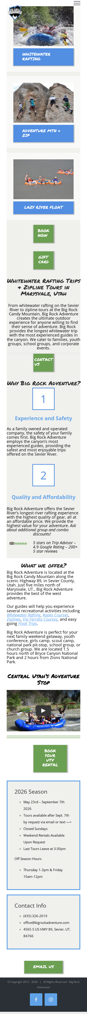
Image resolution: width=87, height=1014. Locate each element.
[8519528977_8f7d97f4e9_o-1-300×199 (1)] (43, 161)
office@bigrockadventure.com (46, 922)
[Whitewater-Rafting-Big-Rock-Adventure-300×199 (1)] (43, 8)
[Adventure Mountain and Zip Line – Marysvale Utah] (43, 84)
